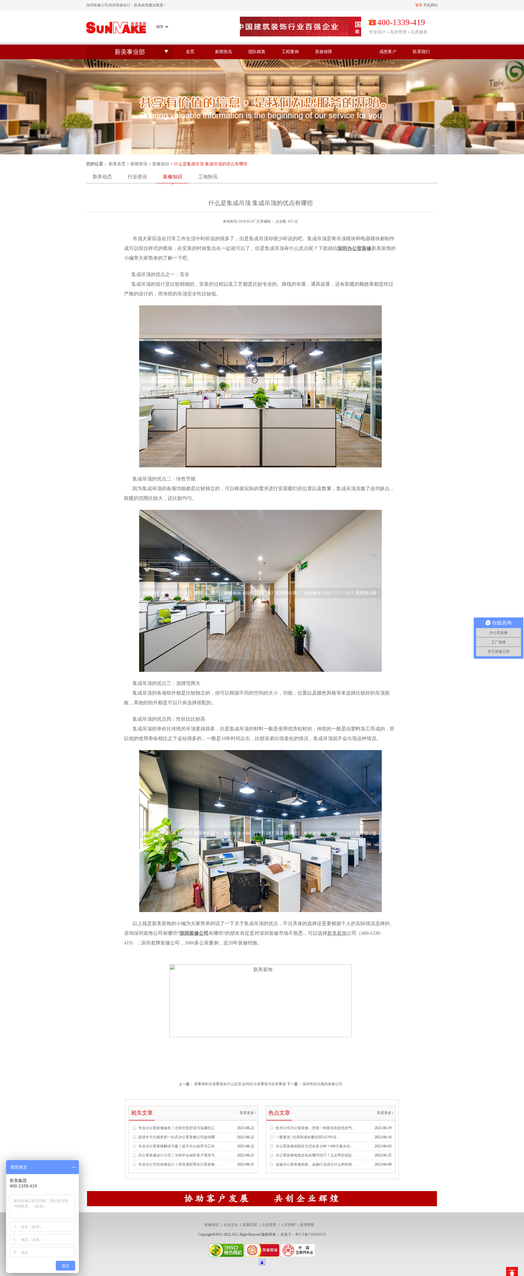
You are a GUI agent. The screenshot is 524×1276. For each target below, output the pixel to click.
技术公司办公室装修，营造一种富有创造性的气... (315, 1128)
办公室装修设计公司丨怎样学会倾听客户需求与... (177, 1155)
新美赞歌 (307, 1225)
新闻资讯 (223, 51)
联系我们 (421, 51)
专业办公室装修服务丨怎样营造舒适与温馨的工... (177, 1128)
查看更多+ (248, 1113)
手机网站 (430, 5)
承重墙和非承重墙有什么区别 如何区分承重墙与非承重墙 (240, 1084)
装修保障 (323, 51)
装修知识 (160, 164)
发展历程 (250, 1225)
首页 (190, 51)
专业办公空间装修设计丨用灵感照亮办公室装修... (177, 1164)
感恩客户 (387, 51)
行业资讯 (137, 176)
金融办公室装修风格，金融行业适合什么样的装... (315, 1164)
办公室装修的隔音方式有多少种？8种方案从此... (314, 1146)
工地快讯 (207, 176)
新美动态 (102, 176)
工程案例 (290, 51)
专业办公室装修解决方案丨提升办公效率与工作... (177, 1146)
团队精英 (256, 51)
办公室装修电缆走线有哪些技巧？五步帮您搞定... (315, 1155)
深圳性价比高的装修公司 (322, 1084)
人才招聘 (288, 1225)
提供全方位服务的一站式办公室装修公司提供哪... (177, 1137)
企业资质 (269, 1225)
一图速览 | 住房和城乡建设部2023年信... (307, 1137)
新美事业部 (130, 52)
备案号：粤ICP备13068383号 (303, 1234)
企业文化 (230, 1225)
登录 (418, 5)
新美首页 (117, 164)
